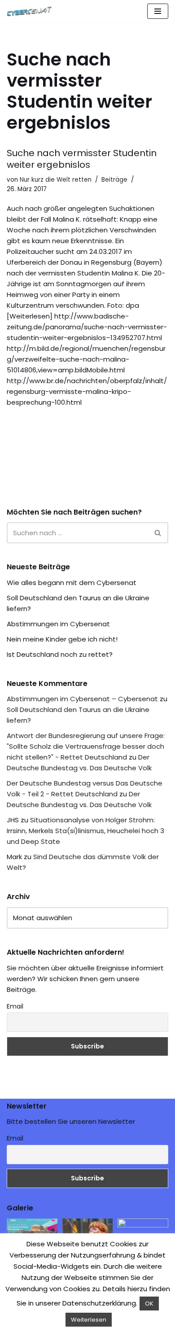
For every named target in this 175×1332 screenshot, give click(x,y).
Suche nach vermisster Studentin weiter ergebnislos (82, 159)
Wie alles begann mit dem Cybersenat (71, 582)
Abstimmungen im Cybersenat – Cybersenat (82, 698)
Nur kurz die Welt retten (56, 179)
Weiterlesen (88, 1319)
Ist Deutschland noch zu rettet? (60, 654)
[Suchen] (158, 532)
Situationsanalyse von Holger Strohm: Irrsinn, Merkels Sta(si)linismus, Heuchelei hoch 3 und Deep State (85, 830)
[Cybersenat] (31, 11)
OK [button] (149, 1303)
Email (15, 1006)
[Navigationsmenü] (157, 11)
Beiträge (114, 179)
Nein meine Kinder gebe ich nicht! (62, 639)
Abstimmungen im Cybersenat (58, 624)
